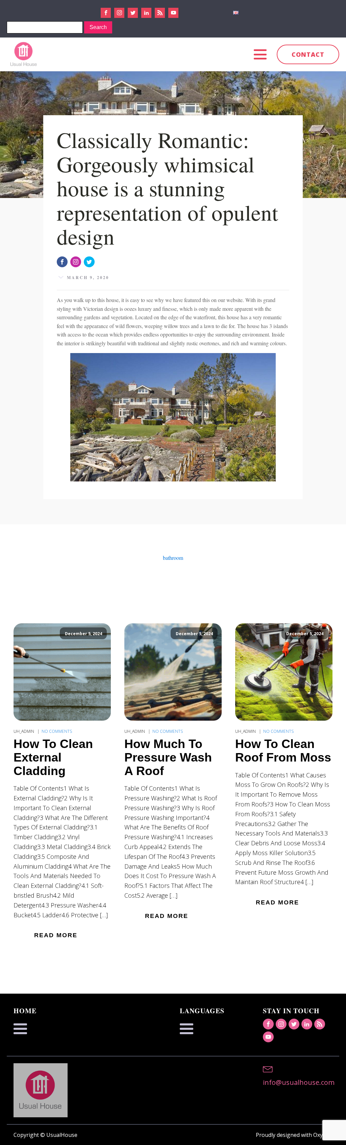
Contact (308, 54)
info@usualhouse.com (299, 1082)
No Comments (57, 731)
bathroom (173, 557)
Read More (55, 935)
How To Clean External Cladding (53, 757)
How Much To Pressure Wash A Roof (168, 757)
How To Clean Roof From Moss (283, 750)
